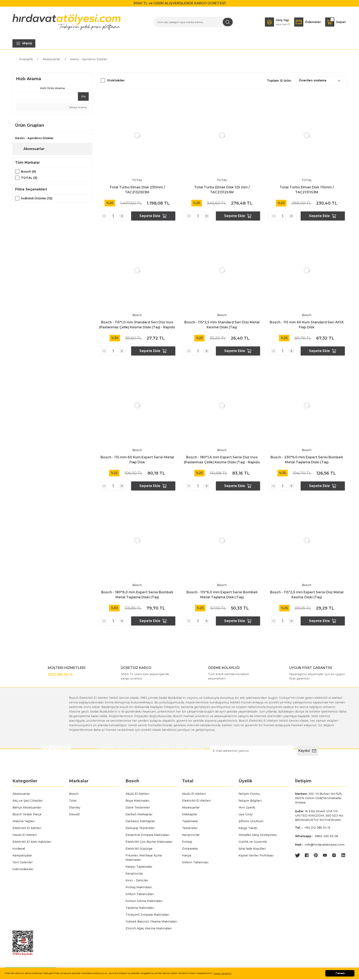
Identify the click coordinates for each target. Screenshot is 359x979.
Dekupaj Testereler (140, 828)
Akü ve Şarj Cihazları (27, 800)
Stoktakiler (116, 80)
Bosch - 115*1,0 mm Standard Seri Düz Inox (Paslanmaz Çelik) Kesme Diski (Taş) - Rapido (137, 324)
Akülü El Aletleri (137, 794)
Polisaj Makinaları (138, 887)
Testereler (190, 828)
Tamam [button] (340, 973)
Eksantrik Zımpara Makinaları (147, 835)
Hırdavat (18, 848)
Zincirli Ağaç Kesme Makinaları (148, 928)
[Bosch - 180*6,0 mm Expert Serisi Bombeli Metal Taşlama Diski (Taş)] (137, 540)
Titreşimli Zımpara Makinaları (147, 914)
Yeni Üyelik (247, 807)
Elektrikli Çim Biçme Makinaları (148, 842)
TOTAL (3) (29, 178)
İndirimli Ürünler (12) (36, 198)
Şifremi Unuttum (251, 821)
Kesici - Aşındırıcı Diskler (88, 59)
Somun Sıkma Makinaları (143, 901)
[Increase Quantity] (121, 215)
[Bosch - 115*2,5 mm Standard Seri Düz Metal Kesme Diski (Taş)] (222, 270)
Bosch (137, 315)
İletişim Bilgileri (250, 800)
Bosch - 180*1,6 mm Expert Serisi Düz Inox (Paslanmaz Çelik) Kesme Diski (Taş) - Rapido (222, 459)
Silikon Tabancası (195, 862)
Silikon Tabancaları (139, 894)
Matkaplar (189, 814)
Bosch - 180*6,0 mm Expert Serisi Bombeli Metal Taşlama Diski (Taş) (137, 594)
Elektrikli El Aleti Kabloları (31, 842)
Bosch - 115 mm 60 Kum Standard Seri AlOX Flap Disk (307, 324)
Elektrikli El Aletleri (26, 828)
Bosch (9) (28, 171)
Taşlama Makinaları (139, 908)
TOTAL (137, 180)
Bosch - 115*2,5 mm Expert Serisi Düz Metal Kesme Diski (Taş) (306, 594)
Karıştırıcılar (134, 873)
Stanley (74, 807)
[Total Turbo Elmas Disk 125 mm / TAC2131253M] (222, 135)
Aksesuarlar (21, 794)
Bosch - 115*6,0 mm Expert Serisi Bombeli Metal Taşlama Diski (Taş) (222, 594)
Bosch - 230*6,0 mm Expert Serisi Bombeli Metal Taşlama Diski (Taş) (306, 459)
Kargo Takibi (248, 828)
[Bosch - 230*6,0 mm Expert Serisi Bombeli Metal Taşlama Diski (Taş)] (306, 405)
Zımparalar (190, 848)
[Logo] (66, 22)
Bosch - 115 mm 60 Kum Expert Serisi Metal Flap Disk (137, 459)
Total (72, 800)
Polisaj (187, 842)
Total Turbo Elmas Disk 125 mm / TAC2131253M (222, 189)
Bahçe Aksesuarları (26, 807)
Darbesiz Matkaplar (140, 821)
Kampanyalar (22, 855)
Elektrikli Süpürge (138, 848)
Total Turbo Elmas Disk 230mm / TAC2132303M (137, 189)
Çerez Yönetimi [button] (223, 973)
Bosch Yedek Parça (26, 814)
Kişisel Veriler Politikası (256, 855)
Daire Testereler (137, 807)
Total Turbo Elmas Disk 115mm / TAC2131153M (307, 189)
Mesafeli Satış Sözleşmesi (258, 835)
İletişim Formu (249, 794)
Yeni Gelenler (22, 862)
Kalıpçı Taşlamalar (138, 867)
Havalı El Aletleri (24, 835)
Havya (186, 855)
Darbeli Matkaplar (138, 814)
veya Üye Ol (283, 24)
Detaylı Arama (77, 107)
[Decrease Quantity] (104, 215)
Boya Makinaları (137, 800)
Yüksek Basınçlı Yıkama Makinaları (151, 921)
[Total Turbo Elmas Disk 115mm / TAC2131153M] (306, 135)
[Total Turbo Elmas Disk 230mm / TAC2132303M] (137, 135)
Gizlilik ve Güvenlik (253, 842)
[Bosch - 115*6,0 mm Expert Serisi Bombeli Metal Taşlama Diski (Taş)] (222, 540)
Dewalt (74, 814)
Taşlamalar (190, 821)
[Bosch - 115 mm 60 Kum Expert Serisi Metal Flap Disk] (137, 405)
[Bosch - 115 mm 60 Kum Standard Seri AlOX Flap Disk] (306, 270)
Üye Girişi (246, 814)
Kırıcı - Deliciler (136, 880)
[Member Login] (269, 22)
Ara (83, 96)
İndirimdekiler (22, 869)
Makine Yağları (23, 821)
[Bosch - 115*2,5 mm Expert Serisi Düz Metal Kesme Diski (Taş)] (306, 540)
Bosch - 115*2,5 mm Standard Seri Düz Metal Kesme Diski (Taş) (221, 324)
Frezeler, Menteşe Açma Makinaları (143, 858)
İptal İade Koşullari (252, 848)
